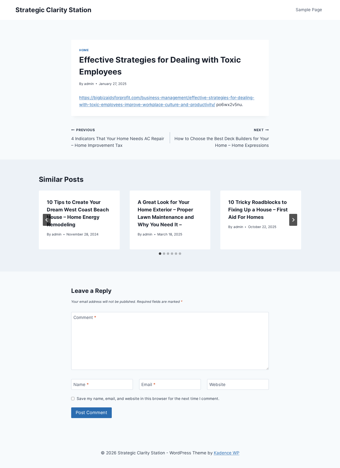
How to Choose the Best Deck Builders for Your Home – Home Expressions (221, 138)
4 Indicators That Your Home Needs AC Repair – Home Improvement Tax (117, 138)
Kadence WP (226, 452)
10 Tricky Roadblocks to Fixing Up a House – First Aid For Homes (258, 209)
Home (84, 50)
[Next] (293, 220)
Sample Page (309, 9)
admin (89, 84)
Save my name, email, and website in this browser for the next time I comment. (148, 398)
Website (217, 384)
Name (81, 384)
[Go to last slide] (47, 220)
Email (148, 384)
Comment (84, 317)
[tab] (160, 253)
